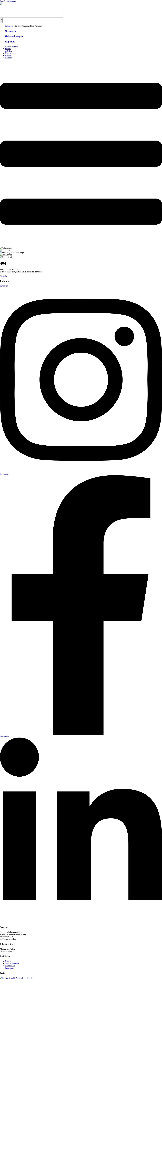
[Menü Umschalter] (1, 20)
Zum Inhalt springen (8, 1)
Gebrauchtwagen (14, 36)
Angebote (10, 41)
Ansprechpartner (11, 46)
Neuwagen (10, 31)
